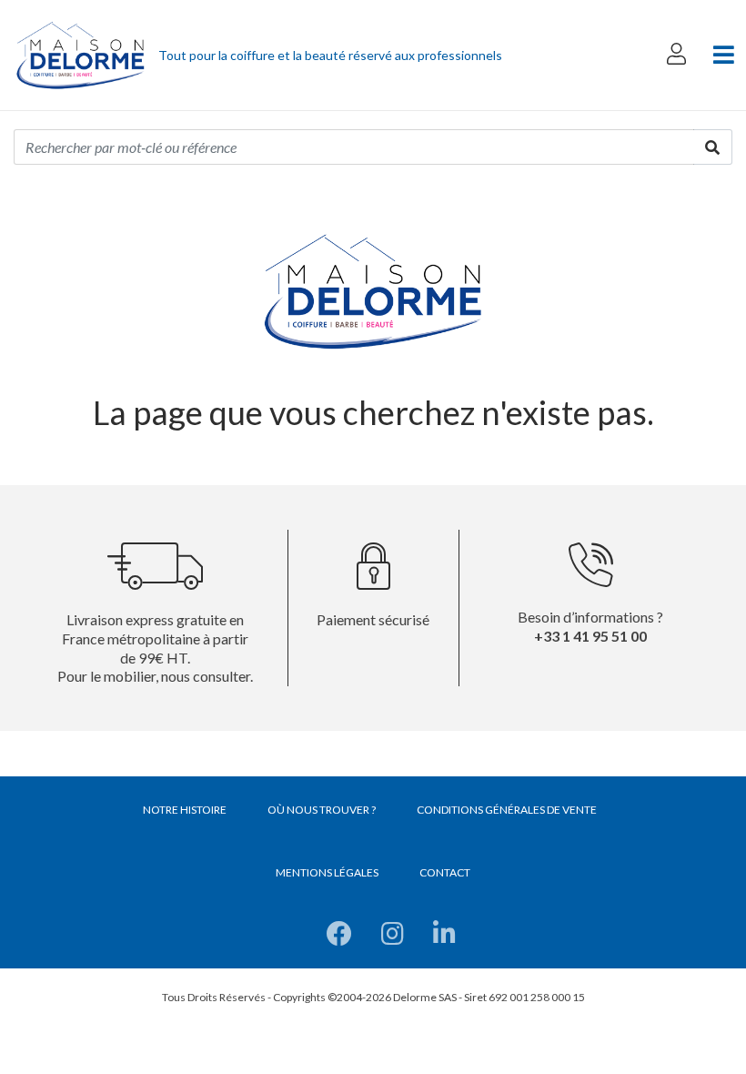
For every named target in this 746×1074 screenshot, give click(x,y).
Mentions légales (327, 872)
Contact (444, 872)
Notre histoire (185, 809)
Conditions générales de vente (507, 809)
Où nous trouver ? (321, 809)
